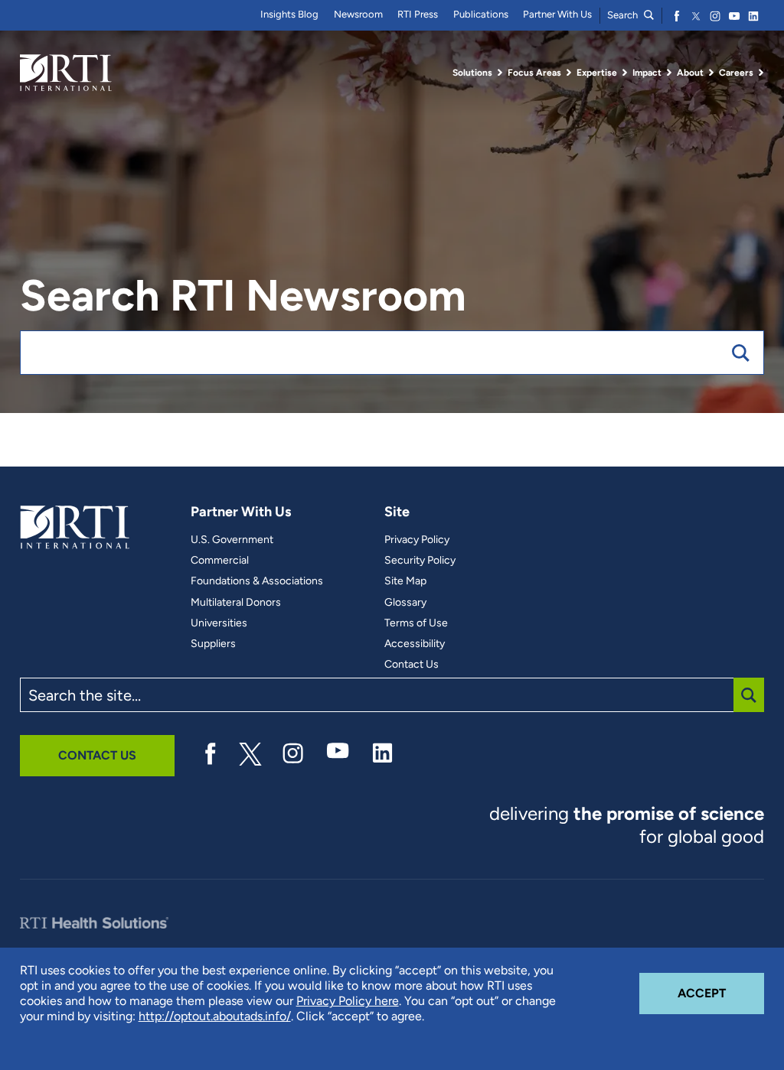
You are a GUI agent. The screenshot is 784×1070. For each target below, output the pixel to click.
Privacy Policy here (347, 1001)
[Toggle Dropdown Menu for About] (711, 72)
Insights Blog (289, 14)
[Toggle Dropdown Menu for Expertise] (625, 72)
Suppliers (213, 644)
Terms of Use (416, 623)
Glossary (405, 602)
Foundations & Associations (257, 581)
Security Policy (420, 560)
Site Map (405, 581)
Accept (721, 992)
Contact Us (411, 664)
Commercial (220, 560)
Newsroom (358, 14)
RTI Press (417, 14)
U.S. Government (232, 540)
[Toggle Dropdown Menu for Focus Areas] (569, 72)
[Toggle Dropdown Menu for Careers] (761, 72)
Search (623, 15)
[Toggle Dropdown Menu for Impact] (669, 72)
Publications (480, 14)
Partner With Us (557, 14)
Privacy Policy (416, 540)
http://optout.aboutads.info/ (215, 1016)
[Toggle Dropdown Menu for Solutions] (500, 72)
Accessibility (414, 644)
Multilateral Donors (236, 602)
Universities (219, 623)
